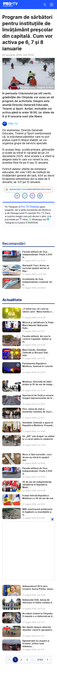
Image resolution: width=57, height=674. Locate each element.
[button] (17, 195)
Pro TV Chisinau (30, 206)
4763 (40, 659)
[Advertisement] (28, 550)
